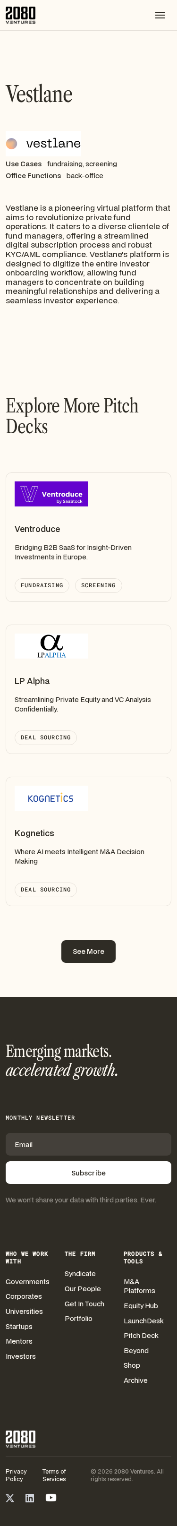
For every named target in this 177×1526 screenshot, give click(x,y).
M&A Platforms (139, 1286)
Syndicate (80, 1273)
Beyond (136, 1350)
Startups (19, 1326)
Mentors (19, 1341)
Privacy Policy (16, 1475)
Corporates (24, 1296)
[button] (160, 15)
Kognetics (34, 833)
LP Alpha (32, 681)
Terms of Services (54, 1475)
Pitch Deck (141, 1335)
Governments (28, 1281)
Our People (83, 1288)
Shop (132, 1365)
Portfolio (79, 1318)
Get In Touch (84, 1303)
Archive (136, 1380)
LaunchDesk (144, 1320)
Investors (21, 1356)
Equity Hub (141, 1305)
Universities (24, 1311)
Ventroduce (37, 528)
